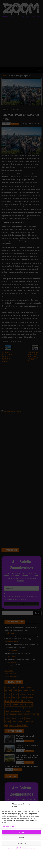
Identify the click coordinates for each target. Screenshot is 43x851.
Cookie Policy (11, 848)
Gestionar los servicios (8, 826)
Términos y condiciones (29, 848)
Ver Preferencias (21, 843)
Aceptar (21, 832)
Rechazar (21, 838)
